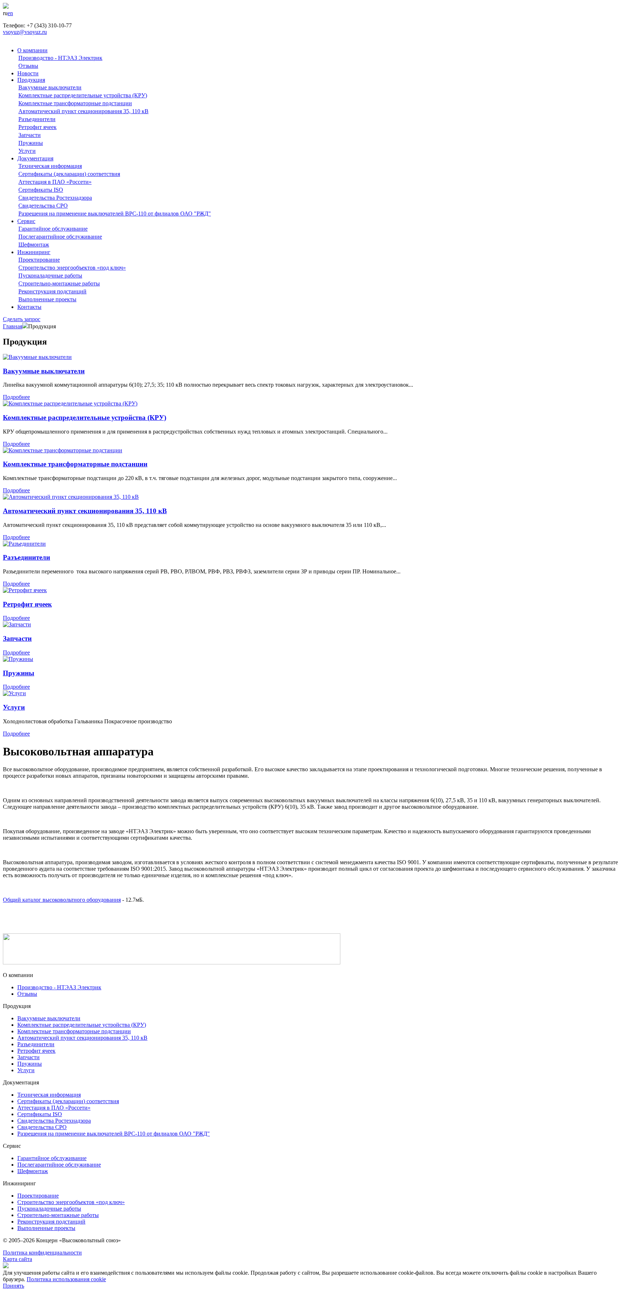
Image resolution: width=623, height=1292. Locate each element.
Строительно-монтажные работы (59, 283)
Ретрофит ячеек (37, 127)
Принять (13, 1286)
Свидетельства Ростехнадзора (55, 198)
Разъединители (37, 119)
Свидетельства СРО (43, 206)
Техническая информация (50, 166)
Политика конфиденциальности (42, 1252)
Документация (35, 158)
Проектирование (39, 260)
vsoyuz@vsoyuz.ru (25, 32)
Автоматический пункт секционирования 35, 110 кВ (83, 111)
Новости (28, 73)
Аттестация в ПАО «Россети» (55, 182)
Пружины (30, 143)
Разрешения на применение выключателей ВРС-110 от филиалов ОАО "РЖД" (114, 213)
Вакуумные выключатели (49, 87)
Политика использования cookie (66, 1279)
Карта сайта (17, 1259)
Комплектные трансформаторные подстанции (75, 103)
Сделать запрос (21, 319)
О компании (32, 50)
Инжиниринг (33, 252)
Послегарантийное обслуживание (60, 237)
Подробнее (16, 397)
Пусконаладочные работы (50, 275)
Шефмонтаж (33, 244)
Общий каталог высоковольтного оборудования (62, 900)
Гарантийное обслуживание (53, 229)
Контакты (29, 307)
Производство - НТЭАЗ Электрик (60, 58)
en (10, 13)
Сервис (26, 221)
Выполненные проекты (47, 299)
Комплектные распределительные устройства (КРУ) (82, 95)
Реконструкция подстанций (52, 291)
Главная (12, 326)
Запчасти (29, 135)
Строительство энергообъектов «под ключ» (72, 268)
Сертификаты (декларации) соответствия (69, 174)
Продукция (31, 80)
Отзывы (28, 66)
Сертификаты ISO (40, 190)
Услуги (27, 151)
